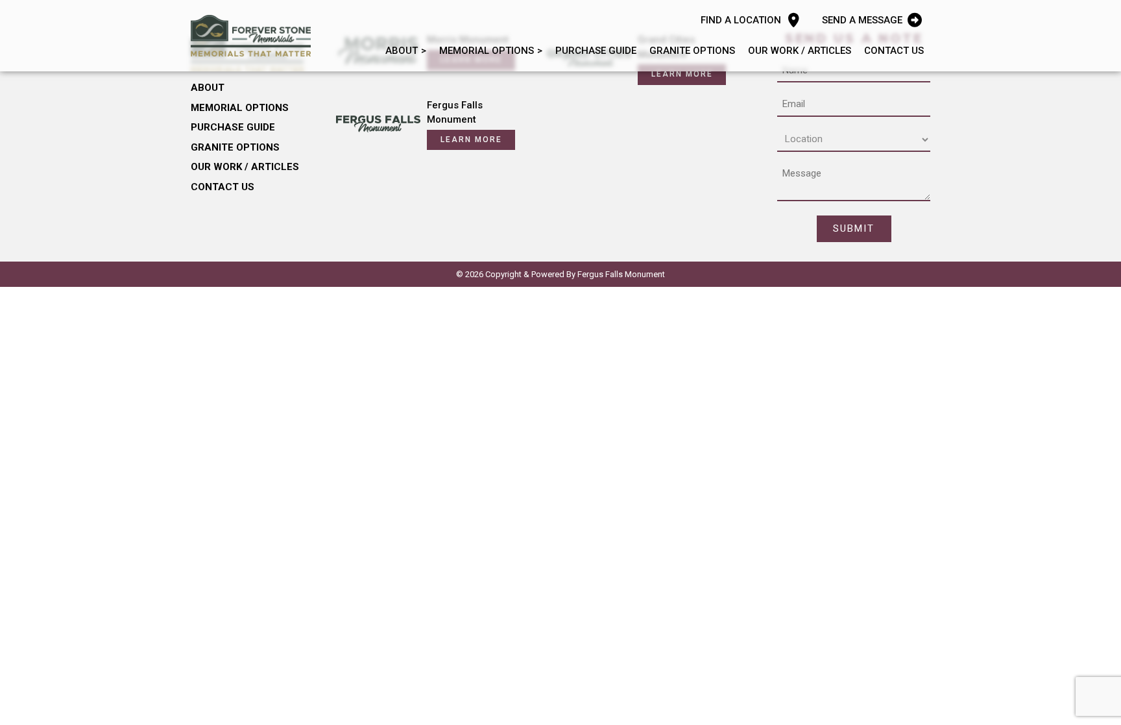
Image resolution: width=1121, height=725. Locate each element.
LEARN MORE (682, 74)
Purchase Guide (595, 50)
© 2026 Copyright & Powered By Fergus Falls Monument (560, 274)
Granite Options (692, 50)
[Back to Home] (251, 35)
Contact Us (894, 50)
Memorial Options (486, 50)
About (401, 50)
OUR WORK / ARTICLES (799, 50)
